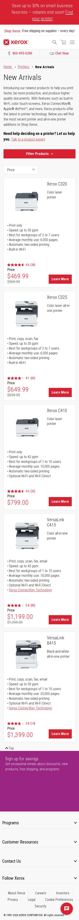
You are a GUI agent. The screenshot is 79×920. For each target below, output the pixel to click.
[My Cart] (63, 42)
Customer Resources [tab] (20, 842)
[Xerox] (26, 42)
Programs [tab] (10, 822)
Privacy (13, 900)
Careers (40, 893)
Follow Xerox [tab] (13, 878)
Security (40, 906)
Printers (24, 67)
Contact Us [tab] (11, 861)
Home (8, 67)
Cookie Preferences (59, 900)
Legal (31, 900)
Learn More (60, 279)
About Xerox (16, 893)
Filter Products (37, 154)
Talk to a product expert (28, 139)
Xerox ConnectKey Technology (30, 590)
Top (11, 748)
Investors (62, 893)
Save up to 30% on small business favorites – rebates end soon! (42, 12)
